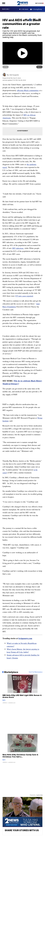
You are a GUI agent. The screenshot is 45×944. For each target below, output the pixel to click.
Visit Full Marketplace (35, 672)
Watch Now (39, 3)
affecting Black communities (28, 90)
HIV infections (17, 248)
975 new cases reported (24, 296)
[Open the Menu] (3, 3)
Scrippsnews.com (25, 638)
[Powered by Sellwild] (39, 795)
